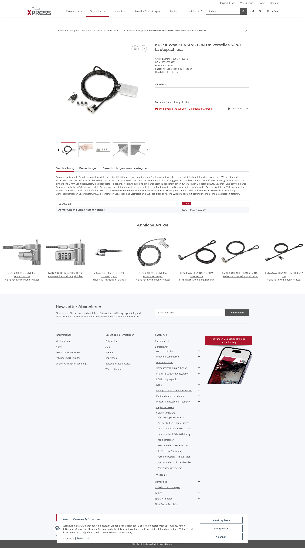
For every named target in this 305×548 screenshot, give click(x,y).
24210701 (186, 203)
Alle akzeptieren (221, 520)
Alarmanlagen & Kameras (171, 417)
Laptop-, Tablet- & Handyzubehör (174, 390)
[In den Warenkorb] (58, 41)
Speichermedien (164, 498)
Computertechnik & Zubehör (171, 367)
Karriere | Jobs (227, 2)
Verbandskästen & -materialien (174, 456)
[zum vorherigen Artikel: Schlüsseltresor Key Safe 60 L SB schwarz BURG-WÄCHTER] (239, 30)
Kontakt (274, 2)
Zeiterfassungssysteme (170, 467)
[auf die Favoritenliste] (143, 48)
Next (147, 150)
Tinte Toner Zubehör (166, 504)
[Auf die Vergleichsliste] (135, 48)
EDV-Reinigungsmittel (167, 379)
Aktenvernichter (164, 351)
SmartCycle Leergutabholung (71, 363)
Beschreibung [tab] (65, 168)
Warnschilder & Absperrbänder (174, 462)
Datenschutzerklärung (111, 313)
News (262, 2)
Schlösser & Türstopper (179, 68)
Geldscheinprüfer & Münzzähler (175, 428)
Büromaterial (162, 341)
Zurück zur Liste (65, 30)
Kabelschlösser (166, 439)
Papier (158, 492)
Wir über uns (247, 2)
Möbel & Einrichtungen (167, 487)
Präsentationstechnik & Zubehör (173, 401)
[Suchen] (243, 11)
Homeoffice (161, 481)
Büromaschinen (164, 362)
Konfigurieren (221, 528)
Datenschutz (83, 538)
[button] (253, 11)
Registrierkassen (165, 407)
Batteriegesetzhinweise (117, 363)
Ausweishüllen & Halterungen (173, 422)
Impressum (68, 538)
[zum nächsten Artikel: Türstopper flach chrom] (246, 30)
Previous (58, 150)
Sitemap (109, 352)
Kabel (159, 384)
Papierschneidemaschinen (170, 396)
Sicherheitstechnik (166, 412)
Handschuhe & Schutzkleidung (174, 434)
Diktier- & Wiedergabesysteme (172, 373)
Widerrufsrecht (113, 369)
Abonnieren (237, 312)
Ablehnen (221, 536)
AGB (107, 346)
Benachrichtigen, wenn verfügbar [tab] (125, 168)
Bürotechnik (161, 346)
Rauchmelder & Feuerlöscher (173, 445)
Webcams (161, 474)
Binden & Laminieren (167, 356)
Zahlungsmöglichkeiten (68, 357)
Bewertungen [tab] (88, 168)
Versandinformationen (68, 352)
